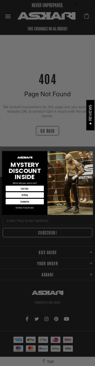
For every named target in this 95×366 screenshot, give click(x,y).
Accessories (24, 201)
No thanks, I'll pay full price (25, 208)
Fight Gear (24, 188)
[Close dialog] (91, 153)
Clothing (25, 195)
